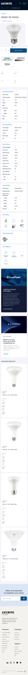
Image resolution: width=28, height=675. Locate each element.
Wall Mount (4, 643)
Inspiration (17, 639)
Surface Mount (5, 641)
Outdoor (4, 639)
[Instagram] (11, 662)
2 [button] (13, 46)
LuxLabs (16, 637)
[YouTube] (17, 662)
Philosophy (17, 634)
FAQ (15, 655)
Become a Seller (18, 651)
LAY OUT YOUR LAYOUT (7, 308)
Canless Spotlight (6, 632)
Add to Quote (18, 50)
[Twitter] (20, 662)
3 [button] (14, 46)
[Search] (20, 3)
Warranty (17, 653)
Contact (16, 646)
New (3, 652)
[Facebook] (14, 662)
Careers (16, 649)
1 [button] (12, 46)
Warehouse (4, 645)
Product (7, 8)
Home (2, 8)
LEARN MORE (5, 353)
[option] (14, 34)
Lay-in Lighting (5, 637)
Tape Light (4, 647)
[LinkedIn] (7, 662)
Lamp (3, 650)
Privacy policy (20, 671)
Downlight (4, 634)
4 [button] (15, 46)
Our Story (17, 632)
